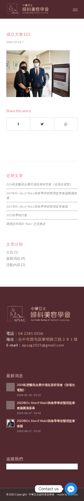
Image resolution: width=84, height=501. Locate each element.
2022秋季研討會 (16, 215)
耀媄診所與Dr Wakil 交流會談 (25, 224)
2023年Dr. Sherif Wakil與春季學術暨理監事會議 (37, 206)
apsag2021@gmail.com (43, 345)
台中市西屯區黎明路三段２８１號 (48, 339)
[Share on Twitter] (42, 124)
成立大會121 (18, 34)
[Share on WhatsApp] (65, 124)
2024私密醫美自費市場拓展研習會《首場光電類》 (39, 184)
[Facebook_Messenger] (71, 489)
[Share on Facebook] (18, 124)
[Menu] (75, 9)
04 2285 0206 (30, 333)
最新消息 (13, 258)
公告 (9, 252)
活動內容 (13, 265)
